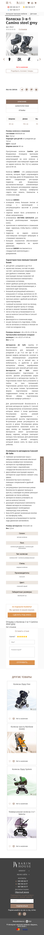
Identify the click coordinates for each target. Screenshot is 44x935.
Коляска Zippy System (22, 769)
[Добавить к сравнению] (13, 719)
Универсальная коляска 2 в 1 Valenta (22, 813)
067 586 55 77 (23, 887)
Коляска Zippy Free (21, 684)
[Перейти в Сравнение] (32, 3)
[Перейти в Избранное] (29, 3)
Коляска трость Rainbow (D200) (22, 728)
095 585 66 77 (23, 881)
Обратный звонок (22, 892)
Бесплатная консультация (42, 469)
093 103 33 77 (22, 884)
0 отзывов (23, 29)
